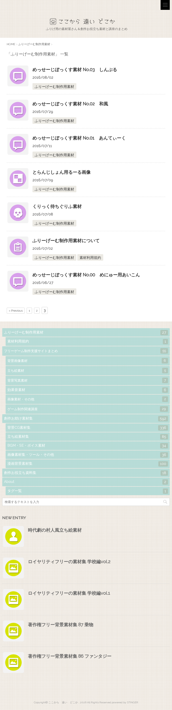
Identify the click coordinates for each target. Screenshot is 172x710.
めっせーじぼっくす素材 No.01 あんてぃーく (79, 138)
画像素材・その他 (86, 399)
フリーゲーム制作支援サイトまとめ (85, 351)
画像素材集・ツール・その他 (86, 454)
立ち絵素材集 (86, 436)
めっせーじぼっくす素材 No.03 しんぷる (74, 69)
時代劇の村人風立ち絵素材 (55, 530)
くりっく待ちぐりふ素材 (57, 206)
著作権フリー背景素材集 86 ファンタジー (70, 656)
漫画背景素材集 (86, 463)
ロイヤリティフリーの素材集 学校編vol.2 (69, 561)
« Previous (16, 310)
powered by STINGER (125, 702)
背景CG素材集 (86, 427)
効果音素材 (86, 390)
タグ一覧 (86, 491)
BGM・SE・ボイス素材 (86, 445)
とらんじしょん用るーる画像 (61, 172)
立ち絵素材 (86, 370)
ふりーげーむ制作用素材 (54, 87)
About (85, 482)
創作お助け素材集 (85, 418)
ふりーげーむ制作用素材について (66, 240)
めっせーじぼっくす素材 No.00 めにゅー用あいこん (86, 274)
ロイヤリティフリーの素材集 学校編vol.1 (69, 593)
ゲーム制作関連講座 (86, 409)
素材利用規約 (90, 258)
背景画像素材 (86, 361)
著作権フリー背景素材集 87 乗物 (60, 624)
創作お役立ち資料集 (85, 473)
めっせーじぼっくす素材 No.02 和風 (70, 103)
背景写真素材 (86, 380)
